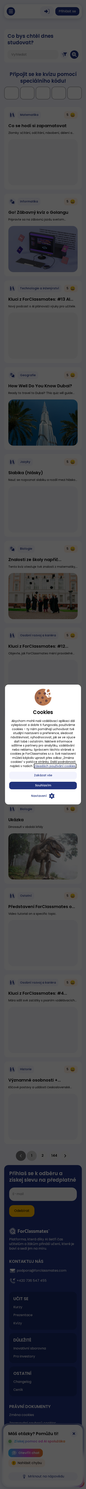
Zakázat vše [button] (43, 775)
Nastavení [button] (39, 796)
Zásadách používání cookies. (55, 766)
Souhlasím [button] (43, 785)
